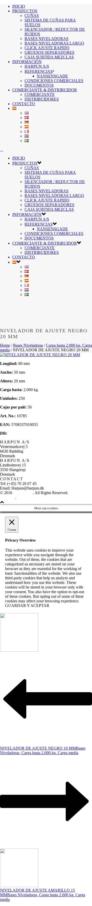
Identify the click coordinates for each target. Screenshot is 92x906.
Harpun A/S (23, 493)
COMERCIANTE (40, 94)
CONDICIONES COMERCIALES (54, 80)
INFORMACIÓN (27, 61)
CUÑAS (32, 15)
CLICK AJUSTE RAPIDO (47, 48)
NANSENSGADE (52, 76)
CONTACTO (23, 104)
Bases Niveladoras (28, 345)
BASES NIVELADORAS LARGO (54, 43)
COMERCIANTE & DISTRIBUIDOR (44, 90)
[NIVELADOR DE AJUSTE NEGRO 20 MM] (40, 355)
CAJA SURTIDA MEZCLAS (49, 57)
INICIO (18, 6)
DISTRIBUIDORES (42, 99)
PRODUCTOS (24, 11)
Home (5, 345)
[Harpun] (1, 149)
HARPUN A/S (37, 66)
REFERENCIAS (39, 71)
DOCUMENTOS (39, 85)
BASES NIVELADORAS (46, 38)
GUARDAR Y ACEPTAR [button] (27, 605)
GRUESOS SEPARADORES (49, 52)
